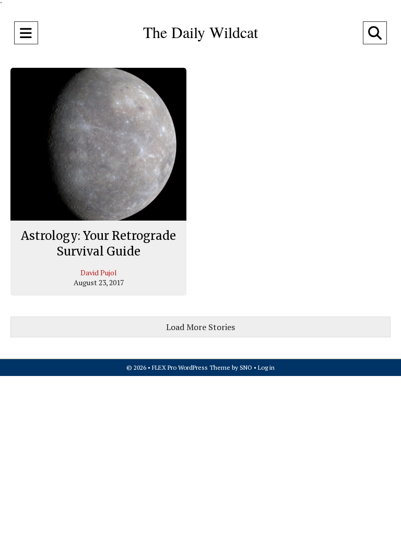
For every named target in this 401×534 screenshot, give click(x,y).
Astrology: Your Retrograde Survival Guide (98, 243)
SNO (246, 367)
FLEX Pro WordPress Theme (191, 367)
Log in (266, 367)
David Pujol (98, 272)
